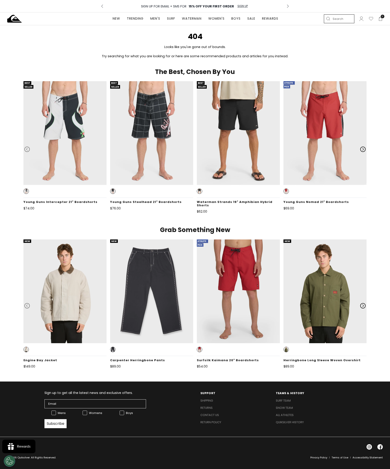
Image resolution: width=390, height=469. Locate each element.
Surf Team (283, 400)
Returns (206, 408)
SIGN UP (242, 6)
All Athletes (285, 415)
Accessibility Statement (368, 457)
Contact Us (209, 415)
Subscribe (55, 423)
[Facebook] (380, 447)
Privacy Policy (318, 457)
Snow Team (284, 408)
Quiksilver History (290, 422)
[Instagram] (369, 447)
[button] (26, 191)
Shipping (206, 400)
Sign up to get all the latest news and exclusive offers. (88, 393)
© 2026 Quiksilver (18, 457)
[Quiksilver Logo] (14, 18)
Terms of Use (340, 457)
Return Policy (210, 422)
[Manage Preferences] (9, 461)
